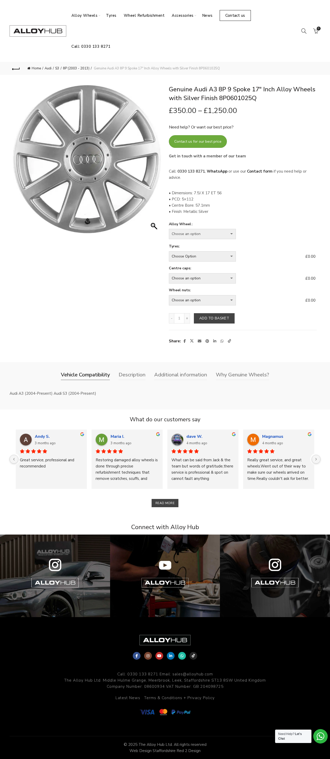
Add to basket (214, 318)
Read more (165, 503)
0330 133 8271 (142, 674)
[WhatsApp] (182, 656)
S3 (57, 68)
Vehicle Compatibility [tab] (85, 374)
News (207, 15)
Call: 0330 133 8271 (91, 46)
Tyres (111, 15)
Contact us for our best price (197, 141)
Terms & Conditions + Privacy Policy (179, 697)
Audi (48, 68)
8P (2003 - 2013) (76, 68)
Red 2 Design (189, 750)
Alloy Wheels (84, 15)
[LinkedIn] (171, 656)
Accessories (183, 15)
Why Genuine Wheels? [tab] (242, 374)
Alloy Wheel (180, 224)
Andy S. (42, 436)
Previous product (301, 68)
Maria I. (117, 436)
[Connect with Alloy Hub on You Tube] (165, 576)
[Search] (304, 31)
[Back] (16, 68)
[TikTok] (193, 656)
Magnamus (272, 436)
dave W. (194, 436)
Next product (314, 68)
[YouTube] (159, 656)
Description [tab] (132, 374)
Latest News (128, 697)
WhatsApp (217, 171)
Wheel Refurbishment (144, 15)
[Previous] (14, 459)
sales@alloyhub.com (192, 674)
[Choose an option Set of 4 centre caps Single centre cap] (236, 278)
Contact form (260, 171)
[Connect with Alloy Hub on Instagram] (55, 576)
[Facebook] (137, 656)
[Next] (316, 459)
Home (36, 68)
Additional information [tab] (180, 374)
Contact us (235, 15)
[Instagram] (148, 656)
